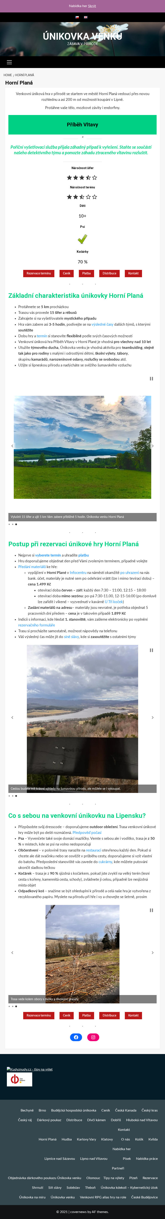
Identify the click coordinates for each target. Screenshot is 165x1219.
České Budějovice (144, 1197)
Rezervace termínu (39, 273)
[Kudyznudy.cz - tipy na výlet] (30, 1069)
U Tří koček (114, 602)
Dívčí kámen (96, 1120)
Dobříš (116, 1120)
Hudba (67, 1139)
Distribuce (74, 1120)
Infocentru (78, 573)
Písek (127, 1158)
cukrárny (105, 862)
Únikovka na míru (32, 1197)
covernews (78, 1212)
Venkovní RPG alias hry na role (103, 1197)
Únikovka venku (82, 36)
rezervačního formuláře (36, 625)
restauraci (93, 850)
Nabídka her (122, 1149)
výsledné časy (102, 324)
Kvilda (153, 1139)
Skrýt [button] (92, 6)
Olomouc (93, 1178)
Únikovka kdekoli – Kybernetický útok (129, 1187)
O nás (125, 1139)
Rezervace (150, 1178)
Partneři (118, 1168)
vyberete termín (48, 555)
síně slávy (71, 637)
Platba (86, 273)
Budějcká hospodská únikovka (73, 1110)
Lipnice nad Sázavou (59, 1158)
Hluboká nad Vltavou (142, 1120)
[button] (9, 61)
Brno (42, 1110)
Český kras (150, 1110)
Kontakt (133, 273)
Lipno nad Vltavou (93, 1158)
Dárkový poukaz (49, 1120)
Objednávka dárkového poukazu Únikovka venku (44, 1178)
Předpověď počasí (87, 833)
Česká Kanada (125, 1110)
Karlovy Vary (86, 1139)
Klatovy (107, 1139)
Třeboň (90, 1187)
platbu (83, 555)
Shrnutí (37, 1187)
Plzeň (133, 1178)
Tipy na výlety (113, 1178)
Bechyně (27, 1110)
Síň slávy (54, 1187)
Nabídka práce (147, 1158)
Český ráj (25, 1120)
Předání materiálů (32, 567)
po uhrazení (129, 573)
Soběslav (73, 1187)
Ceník (66, 273)
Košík (139, 1139)
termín (42, 336)
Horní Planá (48, 1139)
